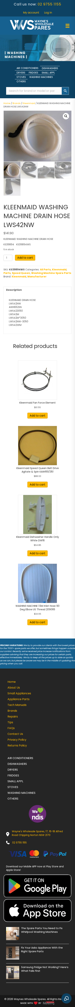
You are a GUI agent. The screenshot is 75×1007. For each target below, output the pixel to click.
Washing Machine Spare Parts (51, 273)
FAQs (11, 728)
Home (6, 103)
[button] (66, 116)
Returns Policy (17, 745)
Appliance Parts (18, 699)
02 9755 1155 (49, 4)
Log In (48, 13)
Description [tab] (14, 290)
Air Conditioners (27, 68)
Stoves (21, 77)
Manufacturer (37, 276)
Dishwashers (50, 68)
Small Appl (48, 72)
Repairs (13, 716)
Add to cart (25, 258)
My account (31, 13)
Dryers (21, 72)
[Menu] (67, 26)
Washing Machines (41, 77)
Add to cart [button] (37, 416)
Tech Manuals (17, 705)
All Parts (45, 269)
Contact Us (15, 734)
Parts (7, 273)
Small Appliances (19, 693)
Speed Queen (21, 273)
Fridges (33, 72)
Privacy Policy (17, 740)
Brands (17, 103)
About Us (14, 688)
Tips (10, 722)
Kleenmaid (29, 103)
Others (21, 81)
